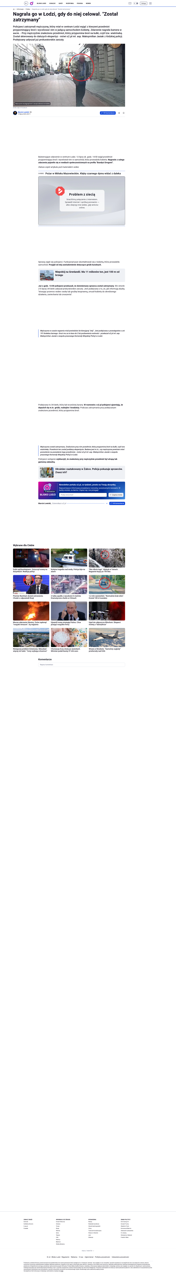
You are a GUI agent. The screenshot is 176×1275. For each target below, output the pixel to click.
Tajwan (58, 1235)
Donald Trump (125, 1224)
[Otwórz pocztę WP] (130, 3)
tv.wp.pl (26, 1226)
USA (57, 1237)
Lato (89, 1235)
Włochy (58, 1230)
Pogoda (80, 3)
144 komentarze (109, 113)
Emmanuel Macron (126, 1228)
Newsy (90, 1221)
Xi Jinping (123, 1233)
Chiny (90, 1228)
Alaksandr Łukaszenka (127, 1230)
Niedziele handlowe (93, 1224)
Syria (57, 1233)
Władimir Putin (125, 1226)
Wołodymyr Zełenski (126, 1235)
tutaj (62, 1271)
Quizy (61, 3)
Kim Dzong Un (125, 1221)
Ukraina (58, 1224)
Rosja (57, 1228)
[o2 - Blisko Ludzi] (33, 3)
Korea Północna (60, 1221)
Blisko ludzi (41, 3)
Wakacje (90, 1237)
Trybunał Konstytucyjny (94, 1230)
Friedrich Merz (125, 1237)
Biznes (88, 3)
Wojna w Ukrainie (93, 1233)
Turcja (57, 1226)
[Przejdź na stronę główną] (26, 5)
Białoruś (58, 1242)
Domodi (26, 1221)
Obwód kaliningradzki (94, 1226)
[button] (135, 3)
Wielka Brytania (60, 1244)
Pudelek (26, 1228)
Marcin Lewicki (23, 112)
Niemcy (58, 1239)
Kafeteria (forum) (28, 1224)
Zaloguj (143, 3)
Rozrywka (70, 3)
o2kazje (52, 3)
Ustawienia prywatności (120, 1257)
